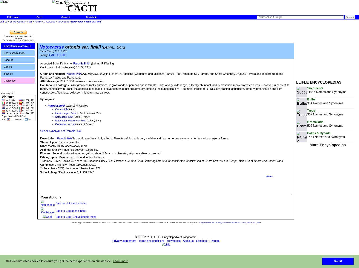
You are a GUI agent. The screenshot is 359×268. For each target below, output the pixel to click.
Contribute (91, 17)
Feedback (202, 240)
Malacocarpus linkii (65, 113)
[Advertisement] (327, 50)
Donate (215, 240)
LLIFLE (3, 21)
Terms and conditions (152, 240)
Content (65, 17)
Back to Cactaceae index (71, 210)
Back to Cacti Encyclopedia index (76, 216)
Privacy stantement (124, 240)
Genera (8, 66)
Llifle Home (13, 17)
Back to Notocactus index (71, 203)
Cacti (39, 17)
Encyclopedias (17, 21)
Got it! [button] (338, 261)
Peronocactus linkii (65, 124)
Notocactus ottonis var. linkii (86, 21)
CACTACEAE (57, 55)
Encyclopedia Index (14, 53)
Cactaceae (49, 21)
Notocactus (63, 21)
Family (38, 21)
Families (8, 59)
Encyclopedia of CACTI (17, 46)
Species (8, 73)
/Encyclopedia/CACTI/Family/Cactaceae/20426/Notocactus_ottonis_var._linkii (229, 223)
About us (188, 240)
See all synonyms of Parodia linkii (60, 131)
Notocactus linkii (64, 116)
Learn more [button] (120, 261)
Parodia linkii (81, 63)
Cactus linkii (61, 109)
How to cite (174, 240)
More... (269, 176)
